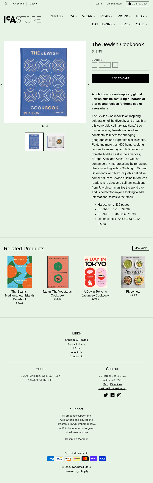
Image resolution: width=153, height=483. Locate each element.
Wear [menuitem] (87, 16)
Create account (114, 3)
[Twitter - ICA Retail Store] (106, 395)
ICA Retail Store (81, 466)
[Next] (88, 85)
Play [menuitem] (140, 16)
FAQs (76, 348)
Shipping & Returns (76, 339)
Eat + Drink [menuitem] (102, 24)
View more (141, 248)
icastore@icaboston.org (113, 388)
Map (105, 384)
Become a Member (76, 438)
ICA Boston (18, 3)
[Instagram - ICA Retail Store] (119, 395)
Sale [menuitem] (140, 24)
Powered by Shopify (76, 471)
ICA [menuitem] (71, 16)
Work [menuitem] (123, 16)
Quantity (97, 60)
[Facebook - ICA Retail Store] (112, 395)
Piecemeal (133, 291)
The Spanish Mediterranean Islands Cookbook (20, 295)
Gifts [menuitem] (56, 16)
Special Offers (76, 343)
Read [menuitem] (105, 16)
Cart (139, 3)
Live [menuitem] (124, 24)
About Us (76, 352)
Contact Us (76, 356)
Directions (116, 384)
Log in (99, 3)
